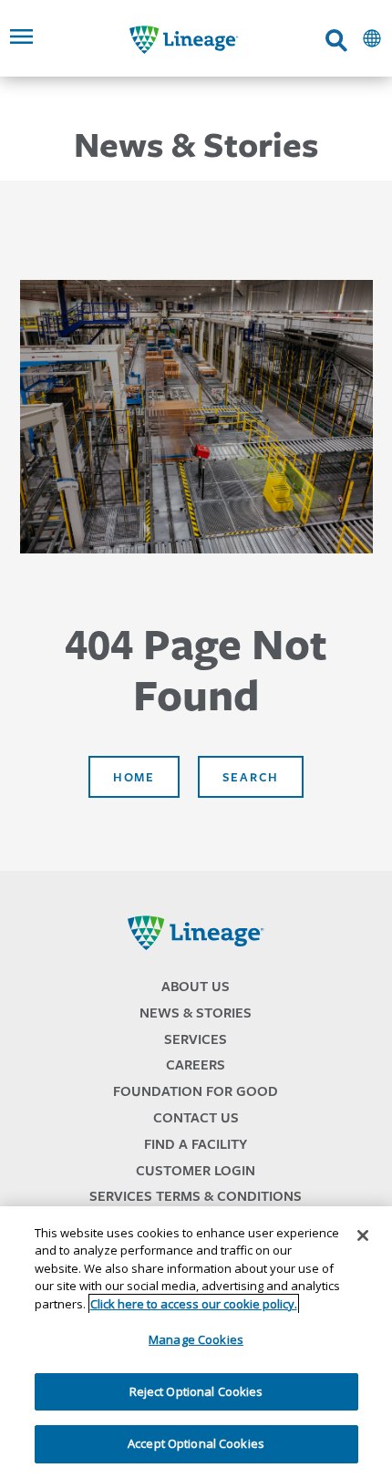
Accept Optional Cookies (196, 1443)
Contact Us (196, 1117)
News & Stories (195, 1012)
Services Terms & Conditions (195, 1195)
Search (250, 777)
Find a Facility (195, 1143)
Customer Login (195, 1170)
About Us (195, 986)
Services (195, 1039)
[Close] (363, 1235)
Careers (195, 1064)
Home (134, 777)
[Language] (372, 38)
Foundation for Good (195, 1091)
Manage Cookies (196, 1339)
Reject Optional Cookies (196, 1391)
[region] (196, 1342)
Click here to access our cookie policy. (193, 1304)
